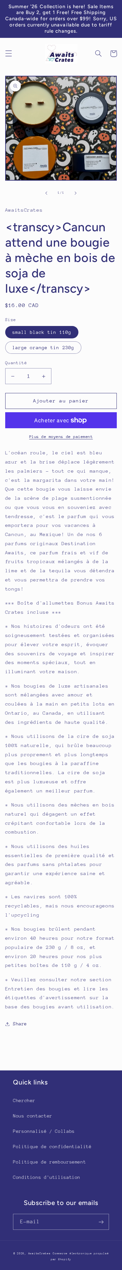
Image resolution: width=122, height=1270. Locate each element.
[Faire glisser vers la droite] (76, 193)
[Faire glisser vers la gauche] (46, 193)
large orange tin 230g (43, 347)
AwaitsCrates (39, 1253)
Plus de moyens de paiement (61, 436)
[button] (8, 53)
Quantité (16, 362)
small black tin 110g (41, 332)
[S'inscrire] (101, 1222)
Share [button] (20, 1023)
